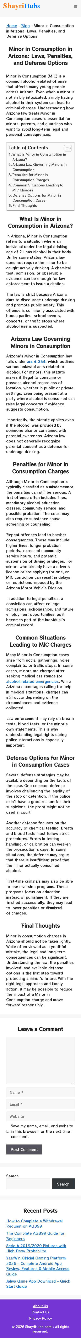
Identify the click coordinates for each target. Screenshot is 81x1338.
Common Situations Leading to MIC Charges (37, 187)
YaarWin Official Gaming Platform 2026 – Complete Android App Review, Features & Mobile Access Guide (37, 1266)
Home (11, 25)
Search (12, 1175)
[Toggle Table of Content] (65, 148)
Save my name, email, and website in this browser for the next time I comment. (42, 1131)
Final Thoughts (24, 205)
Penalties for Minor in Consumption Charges (30, 177)
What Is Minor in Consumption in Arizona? (39, 157)
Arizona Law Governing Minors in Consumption (39, 167)
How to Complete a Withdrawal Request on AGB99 (34, 1223)
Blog (25, 25)
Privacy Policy (40, 1318)
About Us (40, 1306)
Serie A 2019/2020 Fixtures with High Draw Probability (36, 1248)
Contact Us (40, 1312)
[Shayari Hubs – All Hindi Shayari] (22, 6)
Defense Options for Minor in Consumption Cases (36, 198)
